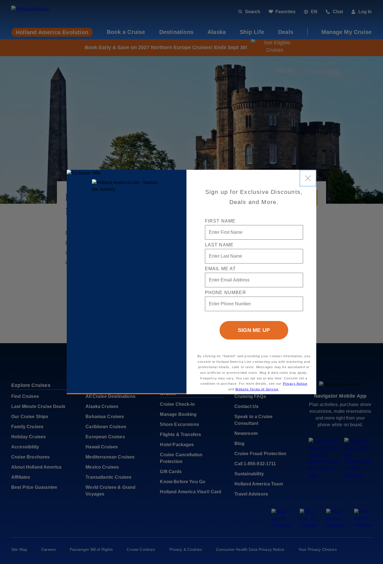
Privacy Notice (295, 383)
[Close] (307, 178)
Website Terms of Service (256, 389)
